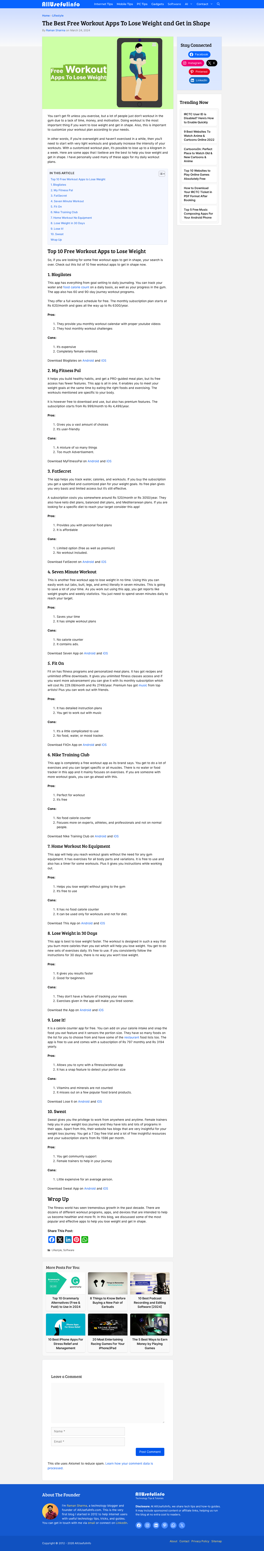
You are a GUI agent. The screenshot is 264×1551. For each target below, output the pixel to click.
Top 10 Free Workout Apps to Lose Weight (78, 179)
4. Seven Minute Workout (67, 201)
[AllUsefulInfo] (61, 4)
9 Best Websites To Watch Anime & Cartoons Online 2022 (199, 135)
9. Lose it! (57, 228)
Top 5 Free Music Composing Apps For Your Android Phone (198, 213)
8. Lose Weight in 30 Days (68, 223)
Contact (202, 4)
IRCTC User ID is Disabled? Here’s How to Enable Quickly (199, 118)
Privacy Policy (200, 1541)
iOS (103, 360)
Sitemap (216, 1541)
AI (186, 4)
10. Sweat (57, 234)
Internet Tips (103, 4)
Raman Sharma (55, 30)
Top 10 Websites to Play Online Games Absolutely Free (197, 174)
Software (174, 4)
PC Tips (142, 4)
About (173, 1541)
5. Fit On (56, 206)
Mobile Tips (125, 4)
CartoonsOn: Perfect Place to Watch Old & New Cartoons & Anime (198, 155)
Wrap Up (56, 239)
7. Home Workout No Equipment (71, 217)
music (143, 685)
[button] (218, 4)
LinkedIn (121, 1523)
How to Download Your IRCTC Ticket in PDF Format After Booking (198, 194)
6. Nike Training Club (64, 212)
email (91, 1523)
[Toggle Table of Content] (160, 174)
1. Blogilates (58, 184)
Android (88, 360)
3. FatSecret (59, 195)
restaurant (131, 1037)
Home (46, 15)
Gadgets (157, 4)
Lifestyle (58, 15)
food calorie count (76, 287)
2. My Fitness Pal (62, 190)
